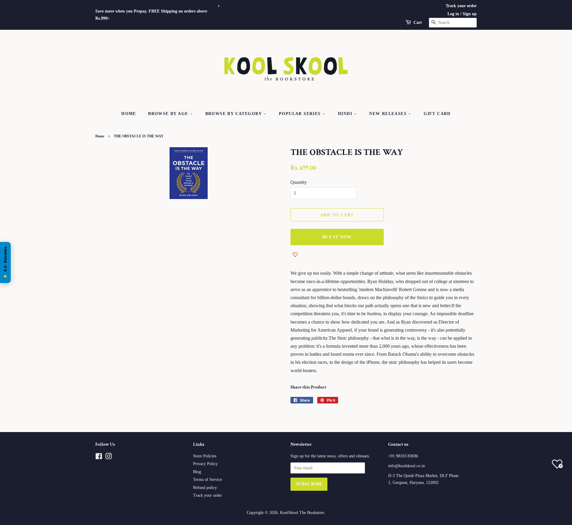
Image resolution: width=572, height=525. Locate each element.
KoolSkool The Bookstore (302, 512)
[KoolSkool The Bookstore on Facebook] (98, 457)
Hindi (346, 113)
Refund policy (205, 487)
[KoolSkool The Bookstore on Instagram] (108, 457)
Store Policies (204, 456)
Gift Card (437, 113)
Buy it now (337, 237)
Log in (453, 14)
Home (128, 113)
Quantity (298, 182)
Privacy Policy (205, 464)
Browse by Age (169, 113)
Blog (197, 472)
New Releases (388, 113)
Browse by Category (234, 113)
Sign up (470, 14)
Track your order (461, 6)
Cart (418, 22)
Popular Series (300, 113)
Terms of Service (207, 479)
